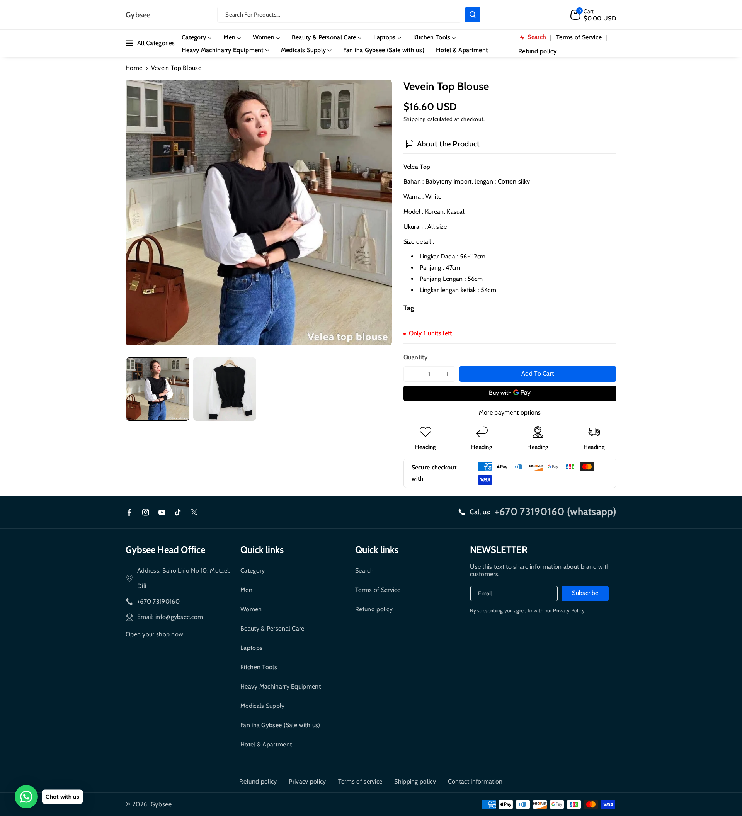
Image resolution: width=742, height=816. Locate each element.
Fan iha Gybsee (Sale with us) (280, 725)
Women (251, 609)
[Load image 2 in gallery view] (225, 389)
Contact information (475, 781)
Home (134, 67)
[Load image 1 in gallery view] (157, 389)
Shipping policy (415, 781)
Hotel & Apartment (266, 744)
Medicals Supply (262, 705)
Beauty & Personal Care (272, 628)
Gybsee (161, 804)
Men (246, 589)
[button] (593, 14)
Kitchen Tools (258, 667)
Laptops (251, 647)
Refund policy (374, 609)
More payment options (510, 412)
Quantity (415, 357)
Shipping (414, 119)
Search (364, 570)
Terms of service (360, 781)
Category (252, 570)
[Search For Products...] (472, 14)
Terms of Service (377, 589)
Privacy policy (307, 781)
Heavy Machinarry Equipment (280, 686)
